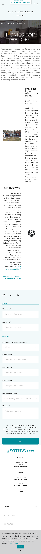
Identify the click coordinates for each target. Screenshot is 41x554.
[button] (30, 4)
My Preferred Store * (9, 393)
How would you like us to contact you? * (16, 342)
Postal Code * (7, 380)
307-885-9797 (20, 15)
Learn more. (14, 543)
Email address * (7, 367)
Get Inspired (9, 515)
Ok (20, 547)
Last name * (6, 322)
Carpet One (5, 23)
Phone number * (8, 354)
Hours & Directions (20, 466)
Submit (20, 441)
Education (9, 524)
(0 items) (37, 4)
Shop (6, 506)
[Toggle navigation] (3, 4)
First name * (6, 309)
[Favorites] (34, 4)
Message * (6, 406)
